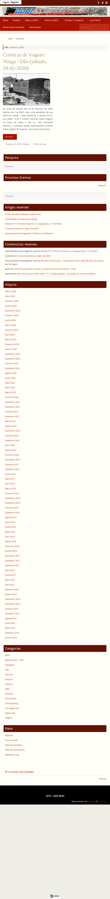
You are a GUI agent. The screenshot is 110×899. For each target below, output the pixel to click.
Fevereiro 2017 (12, 589)
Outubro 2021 (11, 411)
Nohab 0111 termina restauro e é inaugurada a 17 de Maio (33, 223)
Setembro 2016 (12, 613)
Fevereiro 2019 (12, 493)
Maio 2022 (10, 382)
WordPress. (102, 801)
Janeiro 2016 (11, 637)
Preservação (10, 698)
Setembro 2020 (12, 440)
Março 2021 (10, 421)
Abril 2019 (10, 483)
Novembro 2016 (12, 604)
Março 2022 (10, 392)
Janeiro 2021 (11, 426)
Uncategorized (12, 708)
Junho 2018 (10, 527)
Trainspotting (11, 703)
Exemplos (9, 665)
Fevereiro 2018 (12, 546)
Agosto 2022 (11, 373)
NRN (7, 689)
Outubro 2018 (11, 507)
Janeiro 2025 (11, 305)
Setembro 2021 (12, 416)
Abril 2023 (10, 334)
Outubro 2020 (11, 435)
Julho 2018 (10, 522)
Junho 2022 (10, 378)
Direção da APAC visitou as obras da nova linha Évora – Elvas (47, 268)
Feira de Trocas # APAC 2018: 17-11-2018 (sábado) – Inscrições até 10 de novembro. (56, 273)
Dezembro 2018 (12, 498)
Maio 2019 (10, 478)
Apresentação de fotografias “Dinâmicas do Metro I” (29, 233)
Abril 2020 (10, 445)
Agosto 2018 (11, 517)
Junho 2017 (10, 575)
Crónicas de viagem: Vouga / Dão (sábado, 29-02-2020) (25, 61)
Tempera (91, 801)
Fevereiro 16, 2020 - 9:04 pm (17, 144)
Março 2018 (10, 541)
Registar (9, 735)
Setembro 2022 (12, 368)
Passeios (9, 693)
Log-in (6, 2)
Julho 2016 (10, 623)
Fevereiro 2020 (12, 454)
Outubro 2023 (11, 329)
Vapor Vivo (10, 713)
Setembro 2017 (12, 565)
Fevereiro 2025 (12, 301)
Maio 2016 (10, 628)
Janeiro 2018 (11, 551)
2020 (10, 39)
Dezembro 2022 (12, 354)
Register (15, 2)
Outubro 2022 (11, 363)
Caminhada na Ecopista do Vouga (21, 219)
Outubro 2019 (11, 464)
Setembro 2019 (12, 469)
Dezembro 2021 (12, 402)
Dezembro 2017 (12, 555)
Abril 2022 (10, 387)
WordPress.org (12, 754)
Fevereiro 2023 (12, 344)
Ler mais (9, 137)
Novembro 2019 (12, 459)
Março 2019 (10, 488)
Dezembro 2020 (12, 430)
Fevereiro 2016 (12, 632)
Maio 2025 (10, 296)
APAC (36, 144)
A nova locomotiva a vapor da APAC (22, 228)
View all (101, 185)
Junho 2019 (10, 474)
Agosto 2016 (11, 618)
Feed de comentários (15, 749)
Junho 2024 (10, 320)
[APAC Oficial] (99, 3)
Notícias (42, 144)
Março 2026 (10, 291)
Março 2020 (10, 450)
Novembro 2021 (12, 406)
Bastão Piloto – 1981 (14, 660)
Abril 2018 (10, 536)
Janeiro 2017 (11, 594)
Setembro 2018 (12, 512)
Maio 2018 (10, 531)
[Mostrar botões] (55, 897)
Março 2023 (10, 339)
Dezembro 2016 (12, 599)
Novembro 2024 (12, 310)
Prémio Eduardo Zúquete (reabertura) (23, 214)
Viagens (8, 717)
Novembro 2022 (12, 358)
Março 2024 (10, 325)
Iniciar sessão (11, 740)
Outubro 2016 (11, 608)
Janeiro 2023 (11, 349)
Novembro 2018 (12, 502)
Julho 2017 (10, 570)
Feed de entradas (13, 745)
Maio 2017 (10, 579)
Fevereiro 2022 (12, 397)
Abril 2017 (10, 584)
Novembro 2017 (12, 560)
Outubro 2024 (11, 315)
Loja (7, 669)
